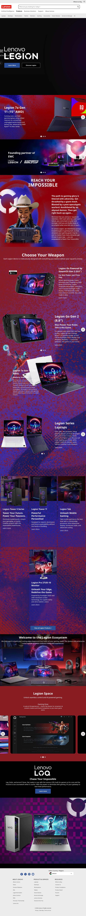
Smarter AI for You (38, 900)
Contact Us (58, 884)
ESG (14, 890)
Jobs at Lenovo (16, 895)
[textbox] (61, 873)
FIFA (14, 898)
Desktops (36, 884)
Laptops (36, 882)
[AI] (75, 15)
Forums (57, 892)
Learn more (63, 298)
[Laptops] (6, 15)
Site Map (42, 910)
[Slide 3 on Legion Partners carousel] (45, 172)
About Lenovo (16, 882)
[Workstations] (22, 15)
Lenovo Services (38, 898)
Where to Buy (58, 882)
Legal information (17, 892)
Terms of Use (48, 910)
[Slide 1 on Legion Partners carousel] (41, 172)
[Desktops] (13, 15)
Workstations (37, 887)
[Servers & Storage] (72, 15)
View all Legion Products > (43, 628)
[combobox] (47, 7)
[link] (84, 2)
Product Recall (58, 890)
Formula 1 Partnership (18, 900)
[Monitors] (35, 15)
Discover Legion (31, 65)
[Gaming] (42, 15)
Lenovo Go (15, 903)
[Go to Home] (6, 6)
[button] (78, 7)
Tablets (36, 890)
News (14, 884)
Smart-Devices (37, 892)
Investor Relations (17, 887)
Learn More (12, 65)
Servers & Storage (38, 895)
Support (57, 895)
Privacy (36, 910)
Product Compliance (60, 887)
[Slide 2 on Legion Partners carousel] (43, 172)
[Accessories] (50, 15)
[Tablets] (28, 15)
